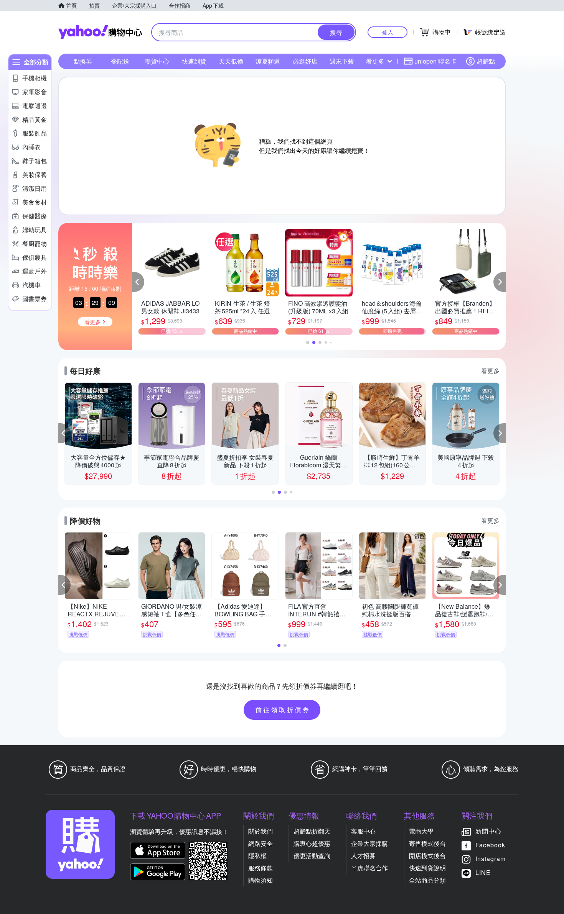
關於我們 (260, 831)
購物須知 (260, 880)
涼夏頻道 (268, 61)
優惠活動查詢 (312, 855)
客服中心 (363, 831)
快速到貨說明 (427, 867)
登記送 (120, 61)
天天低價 (231, 61)
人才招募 (363, 855)
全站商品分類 (427, 880)
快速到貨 (194, 61)
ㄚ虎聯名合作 (369, 867)
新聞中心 (488, 831)
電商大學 (421, 831)
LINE (483, 872)
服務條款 (260, 867)
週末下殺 (342, 61)
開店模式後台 (427, 855)
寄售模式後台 (427, 843)
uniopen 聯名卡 (435, 61)
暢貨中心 (157, 61)
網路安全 (260, 843)
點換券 (83, 61)
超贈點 (486, 61)
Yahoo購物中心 (100, 32)
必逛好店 (305, 61)
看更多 (375, 61)
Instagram (490, 858)
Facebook (490, 844)
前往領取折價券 (283, 709)
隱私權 (257, 855)
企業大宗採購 (369, 843)
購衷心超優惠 (312, 843)
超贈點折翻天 (312, 831)
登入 (387, 32)
